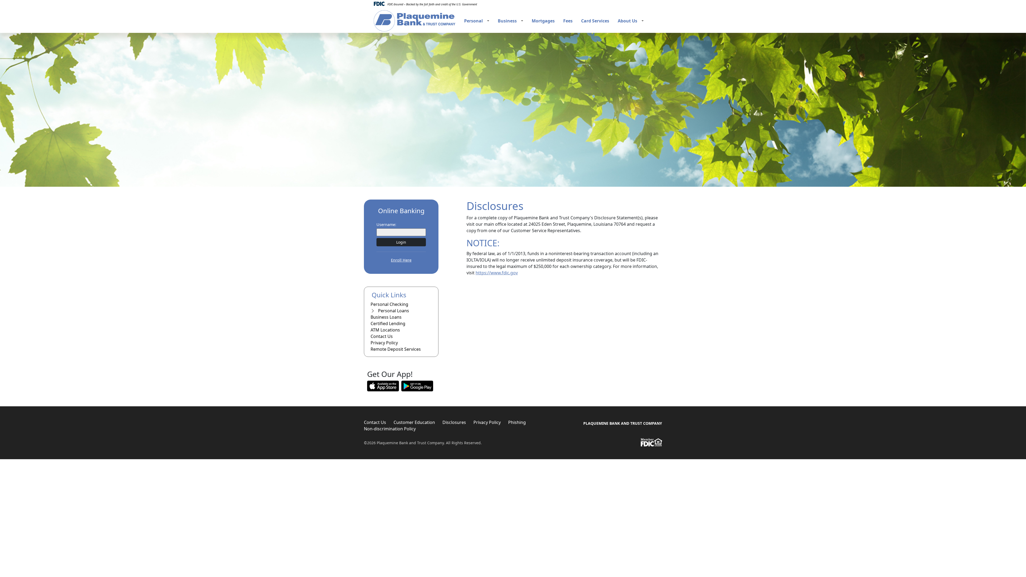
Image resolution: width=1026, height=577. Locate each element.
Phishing (517, 422)
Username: (386, 224)
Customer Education (414, 422)
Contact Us (382, 336)
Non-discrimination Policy (390, 429)
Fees (568, 21)
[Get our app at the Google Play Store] (417, 385)
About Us (627, 21)
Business (507, 21)
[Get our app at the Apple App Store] (383, 385)
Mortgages (543, 21)
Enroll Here (401, 260)
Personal (473, 21)
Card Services (595, 21)
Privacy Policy (384, 343)
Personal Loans (393, 311)
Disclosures (454, 422)
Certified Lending (388, 323)
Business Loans (386, 317)
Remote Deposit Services (396, 349)
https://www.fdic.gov (497, 273)
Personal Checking (389, 304)
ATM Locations (385, 330)
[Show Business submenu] (522, 20)
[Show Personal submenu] (488, 20)
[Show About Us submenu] (642, 20)
